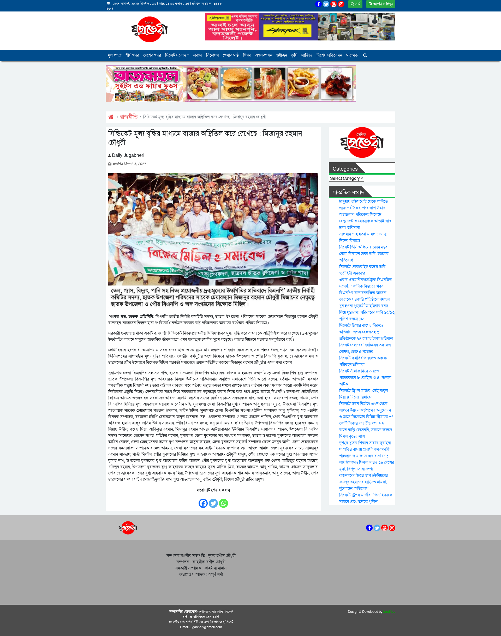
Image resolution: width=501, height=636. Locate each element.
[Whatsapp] (223, 501)
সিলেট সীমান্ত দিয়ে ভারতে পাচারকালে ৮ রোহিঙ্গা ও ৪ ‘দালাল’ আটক (365, 377)
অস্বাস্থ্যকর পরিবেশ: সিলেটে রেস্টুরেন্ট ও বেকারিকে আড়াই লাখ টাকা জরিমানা (365, 221)
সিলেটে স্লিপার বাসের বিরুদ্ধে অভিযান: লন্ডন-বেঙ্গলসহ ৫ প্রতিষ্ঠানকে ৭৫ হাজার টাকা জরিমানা (366, 332)
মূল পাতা (114, 55)
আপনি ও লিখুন (382, 4)
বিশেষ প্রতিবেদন (329, 55)
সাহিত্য (306, 55)
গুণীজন (281, 55)
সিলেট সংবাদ (175, 55)
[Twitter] (213, 501)
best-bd (389, 611)
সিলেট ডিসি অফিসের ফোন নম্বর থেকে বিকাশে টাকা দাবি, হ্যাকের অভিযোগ (364, 253)
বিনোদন (212, 55)
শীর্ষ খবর (132, 55)
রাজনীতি (129, 117)
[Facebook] (203, 501)
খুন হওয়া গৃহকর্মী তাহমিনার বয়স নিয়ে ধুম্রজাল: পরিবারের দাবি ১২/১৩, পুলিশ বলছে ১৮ (367, 312)
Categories (345, 169)
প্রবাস (197, 55)
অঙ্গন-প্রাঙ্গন (263, 55)
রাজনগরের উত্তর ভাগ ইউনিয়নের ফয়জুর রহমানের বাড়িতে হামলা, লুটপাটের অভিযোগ (363, 482)
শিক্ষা (247, 55)
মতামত (352, 55)
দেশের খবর (152, 55)
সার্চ (357, 4)
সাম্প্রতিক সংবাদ (348, 192)
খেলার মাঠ (231, 55)
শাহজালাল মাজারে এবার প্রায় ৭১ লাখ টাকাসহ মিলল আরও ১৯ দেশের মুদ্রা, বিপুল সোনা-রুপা (366, 462)
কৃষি (294, 55)
